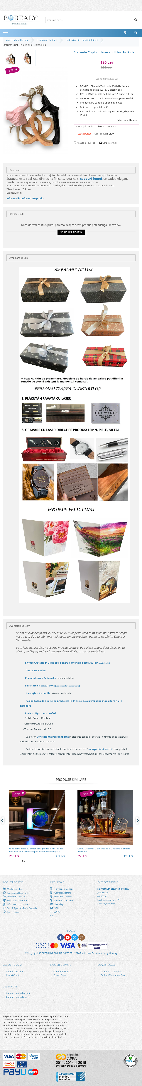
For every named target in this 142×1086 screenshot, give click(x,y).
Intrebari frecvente (64, 900)
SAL (52, 915)
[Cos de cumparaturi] (135, 32)
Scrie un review (71, 232)
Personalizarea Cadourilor (40, 678)
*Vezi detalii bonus (127, 120)
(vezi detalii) (104, 663)
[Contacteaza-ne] (126, 32)
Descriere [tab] (14, 170)
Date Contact (13, 912)
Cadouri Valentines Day (112, 975)
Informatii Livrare (15, 896)
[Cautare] (136, 20)
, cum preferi (40, 713)
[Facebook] (60, 937)
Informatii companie (17, 904)
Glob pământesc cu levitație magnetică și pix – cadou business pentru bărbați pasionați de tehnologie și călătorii (36, 850)
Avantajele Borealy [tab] (19, 625)
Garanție (38, 693)
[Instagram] (81, 937)
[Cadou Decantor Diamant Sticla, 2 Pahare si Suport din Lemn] (105, 817)
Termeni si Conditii (64, 888)
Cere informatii (110, 142)
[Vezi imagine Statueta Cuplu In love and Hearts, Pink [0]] (11, 57)
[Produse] (6, 33)
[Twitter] (74, 937)
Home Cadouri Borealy (17, 40)
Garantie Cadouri (63, 896)
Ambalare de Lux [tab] (18, 257)
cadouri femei (91, 178)
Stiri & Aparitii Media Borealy (21, 908)
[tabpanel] (35, 110)
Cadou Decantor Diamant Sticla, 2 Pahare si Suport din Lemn (103, 850)
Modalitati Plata (14, 888)
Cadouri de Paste (62, 971)
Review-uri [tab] (16, 214)
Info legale (57, 882)
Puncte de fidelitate (16, 900)
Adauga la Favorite (85, 142)
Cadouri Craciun (14, 971)
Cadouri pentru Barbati (18, 993)
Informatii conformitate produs (25, 198)
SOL (56, 908)
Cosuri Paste (59, 975)
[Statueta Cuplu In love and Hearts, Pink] (35, 110)
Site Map (58, 904)
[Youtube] (67, 937)
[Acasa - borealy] (21, 20)
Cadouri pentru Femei (17, 997)
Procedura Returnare (17, 892)
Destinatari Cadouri (47, 40)
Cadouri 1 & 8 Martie (111, 971)
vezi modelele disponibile (67, 685)
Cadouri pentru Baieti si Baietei (82, 40)
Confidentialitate (62, 892)
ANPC (57, 912)
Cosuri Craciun (13, 975)
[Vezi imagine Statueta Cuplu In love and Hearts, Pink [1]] (27, 57)
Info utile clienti (13, 882)
